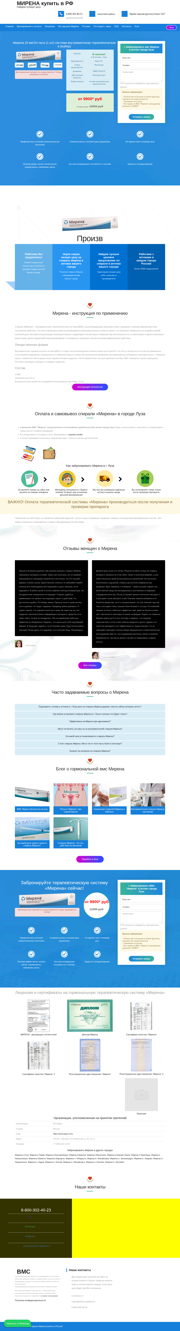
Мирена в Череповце (140, 1155)
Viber (30, 1217)
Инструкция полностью (90, 387)
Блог (137, 26)
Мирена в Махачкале (96, 1155)
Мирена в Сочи (22, 1155)
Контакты (126, 26)
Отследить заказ (102, 26)
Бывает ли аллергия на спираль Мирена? (90, 751)
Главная (9, 26)
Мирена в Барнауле (56, 1158)
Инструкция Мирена (68, 26)
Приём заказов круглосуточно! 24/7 (147, 13)
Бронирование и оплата (29, 26)
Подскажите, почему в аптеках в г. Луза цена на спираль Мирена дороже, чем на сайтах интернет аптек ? (90, 707)
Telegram (30, 1236)
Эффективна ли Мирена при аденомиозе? (90, 721)
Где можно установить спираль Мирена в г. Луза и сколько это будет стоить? (90, 714)
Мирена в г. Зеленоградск (121, 1158)
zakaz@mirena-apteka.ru (106, 14)
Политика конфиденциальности (30, 1300)
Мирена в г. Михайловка (98, 1158)
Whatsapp (30, 1226)
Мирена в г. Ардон (36, 1162)
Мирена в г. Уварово (143, 1158)
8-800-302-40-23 (74, 13)
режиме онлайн (75, 434)
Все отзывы (90, 665)
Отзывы (86, 26)
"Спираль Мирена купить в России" (46, 1326)
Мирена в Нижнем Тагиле (118, 1155)
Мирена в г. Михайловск (74, 1162)
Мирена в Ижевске (37, 1158)
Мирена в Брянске (77, 1155)
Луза (171, 27)
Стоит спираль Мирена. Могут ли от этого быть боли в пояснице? (90, 744)
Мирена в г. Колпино (95, 1162)
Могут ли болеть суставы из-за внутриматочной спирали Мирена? (90, 729)
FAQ (116, 26)
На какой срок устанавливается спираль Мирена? (90, 736)
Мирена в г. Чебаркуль (76, 1158)
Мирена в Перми (37, 1155)
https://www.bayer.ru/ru (63, 1134)
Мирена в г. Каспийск (114, 1162)
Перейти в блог (90, 859)
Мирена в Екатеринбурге (57, 1155)
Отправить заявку (141, 117)
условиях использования (49, 1296)
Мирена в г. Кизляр (53, 1162)
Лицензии (50, 26)
